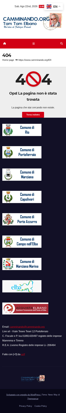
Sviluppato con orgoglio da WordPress (23, 395)
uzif (23, 354)
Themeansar (32, 399)
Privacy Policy (25, 406)
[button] (61, 43)
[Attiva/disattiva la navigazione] (33, 43)
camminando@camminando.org (27, 326)
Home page (8, 60)
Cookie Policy (41, 406)
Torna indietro (33, 115)
